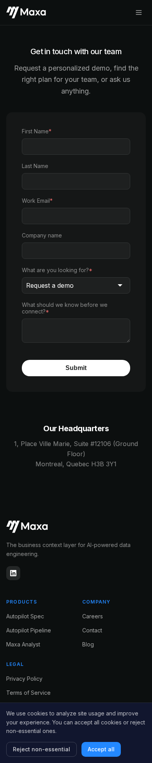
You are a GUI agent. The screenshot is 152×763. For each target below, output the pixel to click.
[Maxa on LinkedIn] (13, 573)
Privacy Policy (24, 678)
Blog (88, 644)
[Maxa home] (76, 527)
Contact (92, 630)
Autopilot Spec (25, 616)
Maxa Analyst (23, 644)
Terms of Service (28, 692)
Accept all (101, 749)
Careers (92, 616)
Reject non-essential (41, 749)
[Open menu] (139, 12)
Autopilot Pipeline (28, 630)
